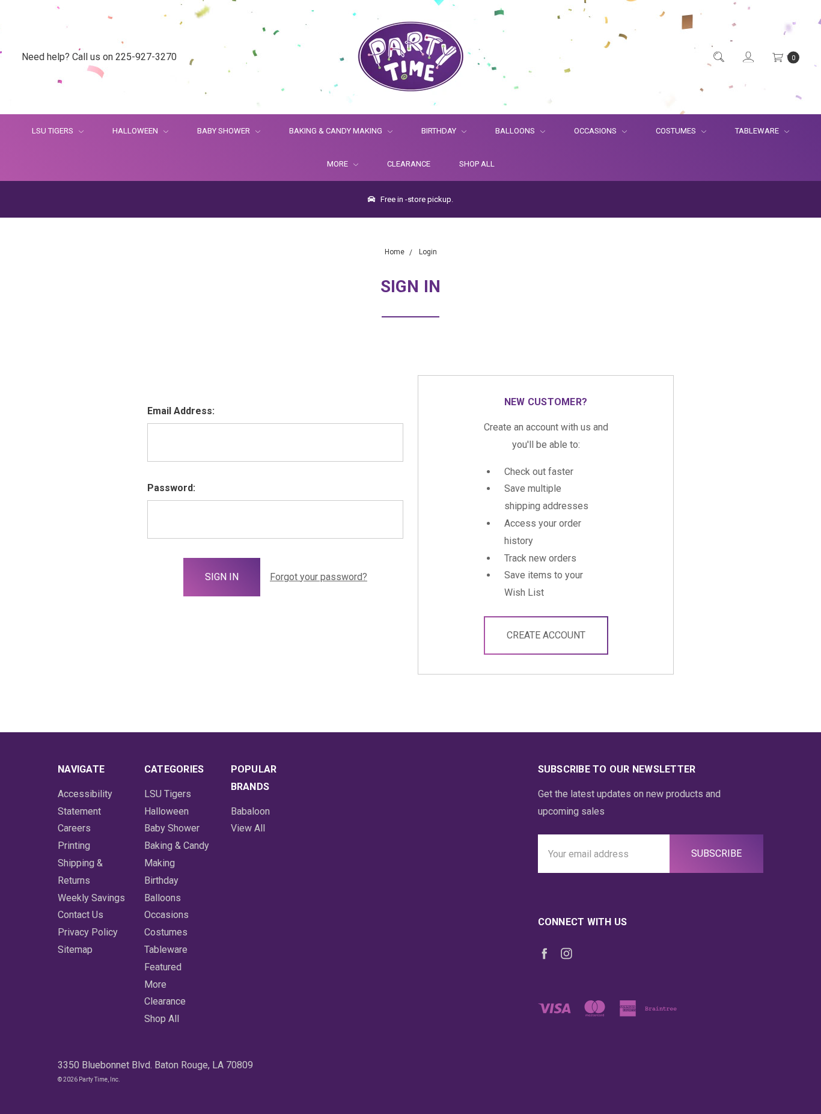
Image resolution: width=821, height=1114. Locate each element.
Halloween (136, 130)
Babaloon (250, 811)
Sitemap (75, 949)
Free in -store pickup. (416, 199)
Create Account (546, 635)
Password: (171, 488)
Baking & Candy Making (336, 130)
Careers (74, 828)
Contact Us (80, 914)
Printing (74, 845)
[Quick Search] (717, 57)
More (330, 163)
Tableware (758, 130)
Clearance (408, 163)
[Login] (747, 57)
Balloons (516, 130)
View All (248, 828)
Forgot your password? (318, 577)
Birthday (439, 130)
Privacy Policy (88, 932)
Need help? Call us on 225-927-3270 (99, 57)
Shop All (477, 163)
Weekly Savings (91, 898)
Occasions (596, 130)
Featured (163, 967)
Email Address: (181, 411)
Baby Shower (224, 130)
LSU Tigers (53, 130)
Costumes (677, 130)
